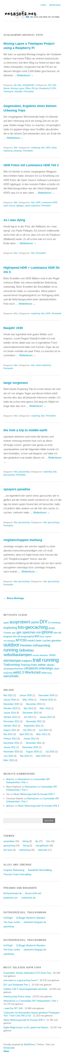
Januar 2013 (46, 717)
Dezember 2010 (30, 747)
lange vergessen (15, 383)
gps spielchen (26, 632)
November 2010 (11, 751)
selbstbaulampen (17, 655)
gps (14, 632)
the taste (7, 850)
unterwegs (45, 668)
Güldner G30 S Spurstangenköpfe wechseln (25, 989)
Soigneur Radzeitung (13, 870)
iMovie (6, 88)
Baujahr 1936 (13, 328)
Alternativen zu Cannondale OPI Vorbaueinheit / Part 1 (30, 1001)
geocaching (23, 472)
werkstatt (42, 850)
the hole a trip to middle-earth (25, 430)
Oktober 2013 (10, 717)
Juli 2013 (28, 717)
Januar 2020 (25, 695)
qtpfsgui (20, 205)
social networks (40, 655)
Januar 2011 (9, 747)
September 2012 (32, 725)
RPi (54, 88)
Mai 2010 (24, 756)
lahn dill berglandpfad (23, 636)
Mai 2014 (28, 708)
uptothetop (8, 926)
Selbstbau (26, 650)
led (36, 636)
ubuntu (50, 664)
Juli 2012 (27, 730)
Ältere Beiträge (13, 598)
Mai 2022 (8, 695)
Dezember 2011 (11, 743)
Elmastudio (9, 1047)
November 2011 (33, 743)
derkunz (10, 779)
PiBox (28, 88)
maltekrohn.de (28, 897)
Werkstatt (33, 672)
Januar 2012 (29, 738)
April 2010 (41, 756)
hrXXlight (8, 918)
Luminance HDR (49, 202)
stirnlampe (12, 660)
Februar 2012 (10, 738)
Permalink (29, 91)
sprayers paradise (16, 489)
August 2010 (32, 751)
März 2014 (45, 708)
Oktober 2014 (10, 708)
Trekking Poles (28, 664)
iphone (47, 632)
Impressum (54, 5)
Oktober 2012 (10, 725)
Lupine (48, 636)
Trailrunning (11, 664)
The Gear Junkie (11, 922)
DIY (50, 85)
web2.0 (18, 672)
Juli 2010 (49, 751)
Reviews (26, 645)
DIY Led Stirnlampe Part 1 (16, 984)
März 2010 (8, 760)
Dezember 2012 (11, 721)
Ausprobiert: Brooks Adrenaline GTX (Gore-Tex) (27, 973)
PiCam (35, 88)
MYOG (21, 640)
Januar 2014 (9, 712)
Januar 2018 (9, 699)
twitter (42, 664)
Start (44, 5)
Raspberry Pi (45, 88)
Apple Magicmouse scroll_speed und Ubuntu (25, 1027)
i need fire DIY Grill (13, 1008)
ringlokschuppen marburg (22, 540)
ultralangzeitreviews (13, 668)
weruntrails (11, 676)
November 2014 (34, 704)
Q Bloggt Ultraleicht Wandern (30, 918)
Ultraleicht (31, 668)
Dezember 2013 (30, 712)
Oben (6, 1051)
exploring (35, 147)
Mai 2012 (8, 734)
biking (25, 841)
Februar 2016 (46, 699)
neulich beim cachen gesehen (44, 640)
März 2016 (28, 699)
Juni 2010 (8, 756)
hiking (26, 845)
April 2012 (24, 734)
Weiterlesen (25, 75)
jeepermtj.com (10, 897)
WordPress (29, 1044)
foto (19, 85)
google (51, 628)
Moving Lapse (17, 88)
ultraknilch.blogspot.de (35, 922)
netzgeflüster (28, 85)
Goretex (7, 632)
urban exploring (32, 205)
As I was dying (14, 220)
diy (15, 85)
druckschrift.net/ (33, 893)
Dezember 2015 (11, 704)
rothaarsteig (41, 645)
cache (35, 622)
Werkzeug (46, 672)
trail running (46, 660)
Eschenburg (54, 622)
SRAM (52, 655)
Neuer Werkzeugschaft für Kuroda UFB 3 (34, 794)
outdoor (11, 644)
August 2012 (9, 730)
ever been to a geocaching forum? (20, 980)
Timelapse (8, 91)
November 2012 (34, 721)
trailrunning (24, 850)
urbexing (17, 151)
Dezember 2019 (46, 695)
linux (41, 636)
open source (9, 205)
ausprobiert (20, 622)
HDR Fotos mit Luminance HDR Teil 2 (31, 165)
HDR (48, 147)
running (10, 650)
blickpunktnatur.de (12, 893)
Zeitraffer (18, 91)
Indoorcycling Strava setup (16, 996)
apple (6, 622)
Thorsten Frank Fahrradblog (17, 874)
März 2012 (41, 734)
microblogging (9, 641)
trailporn (26, 660)
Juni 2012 (43, 730)
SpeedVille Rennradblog (40, 870)
